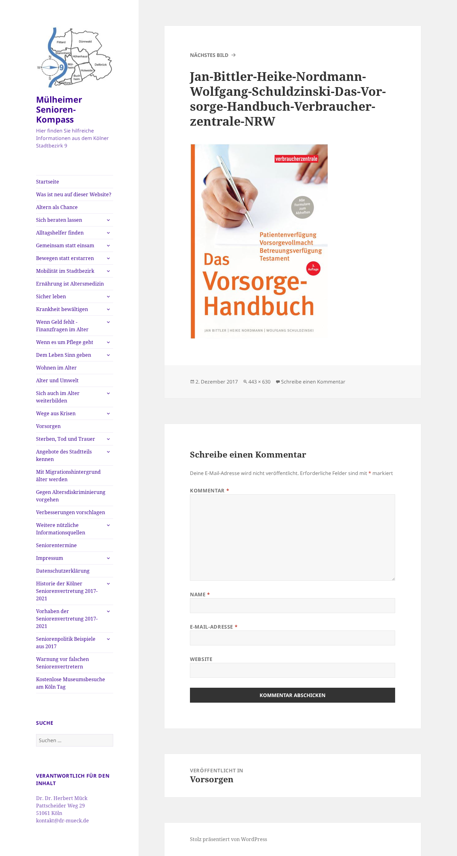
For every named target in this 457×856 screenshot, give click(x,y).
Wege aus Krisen (56, 413)
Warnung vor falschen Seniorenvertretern (62, 663)
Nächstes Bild (209, 55)
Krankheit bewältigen (62, 309)
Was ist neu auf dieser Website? (73, 194)
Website (201, 659)
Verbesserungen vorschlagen (70, 512)
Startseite (47, 181)
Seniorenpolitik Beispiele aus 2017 (65, 642)
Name (200, 594)
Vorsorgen (48, 426)
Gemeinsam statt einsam (65, 245)
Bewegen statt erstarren (65, 258)
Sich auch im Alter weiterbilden (58, 397)
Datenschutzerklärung (63, 570)
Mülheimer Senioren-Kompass (59, 109)
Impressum (49, 558)
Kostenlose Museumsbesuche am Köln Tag (70, 683)
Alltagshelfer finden (60, 232)
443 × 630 (259, 381)
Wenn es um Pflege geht (64, 342)
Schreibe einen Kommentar (313, 381)
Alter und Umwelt (57, 380)
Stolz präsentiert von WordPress (228, 839)
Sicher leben (51, 296)
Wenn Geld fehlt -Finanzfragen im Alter (62, 326)
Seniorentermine (56, 545)
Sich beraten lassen (59, 219)
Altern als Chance (57, 207)
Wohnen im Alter (56, 367)
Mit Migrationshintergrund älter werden (68, 475)
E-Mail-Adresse (214, 626)
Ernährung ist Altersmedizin (70, 283)
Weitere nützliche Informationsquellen (60, 529)
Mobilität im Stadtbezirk (65, 271)
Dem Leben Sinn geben (63, 354)
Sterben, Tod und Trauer (65, 438)
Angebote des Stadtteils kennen (64, 455)
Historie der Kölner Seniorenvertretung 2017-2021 (67, 591)
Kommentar (209, 490)
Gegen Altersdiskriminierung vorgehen (70, 496)
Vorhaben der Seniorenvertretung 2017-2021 (67, 619)
